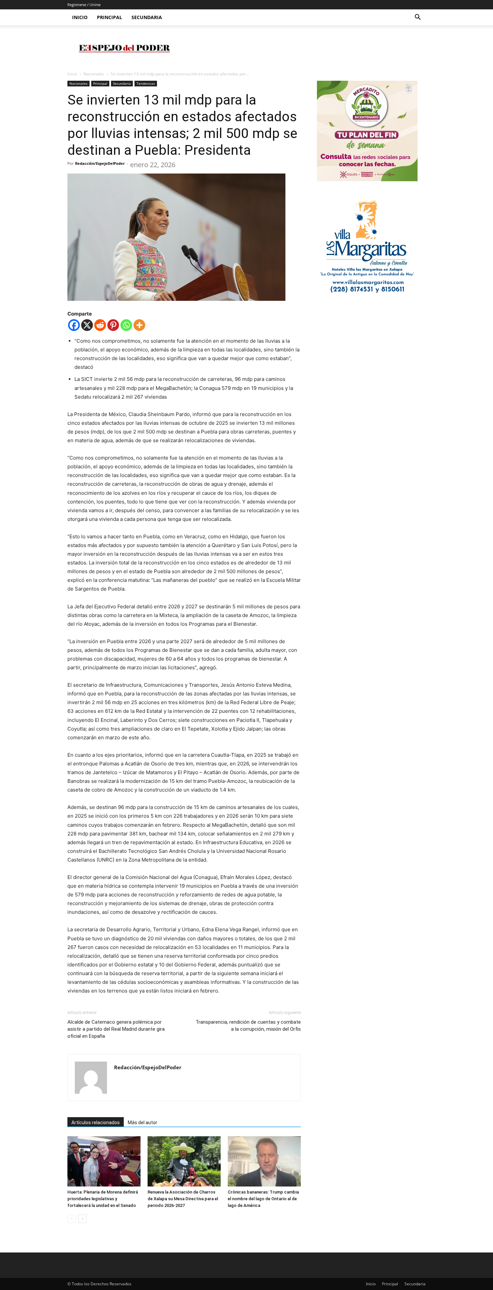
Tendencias (145, 83)
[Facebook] (74, 325)
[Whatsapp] (126, 325)
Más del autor (142, 1122)
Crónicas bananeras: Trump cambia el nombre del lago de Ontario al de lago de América (263, 1199)
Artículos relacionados (95, 1122)
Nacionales (94, 74)
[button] (417, 18)
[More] (139, 325)
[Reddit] (100, 325)
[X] (87, 325)
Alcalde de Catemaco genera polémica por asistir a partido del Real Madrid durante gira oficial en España (116, 1029)
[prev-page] (71, 1219)
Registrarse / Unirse (84, 4)
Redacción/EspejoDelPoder (100, 163)
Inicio (80, 17)
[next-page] (82, 1219)
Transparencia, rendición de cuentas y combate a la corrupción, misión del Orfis (248, 1025)
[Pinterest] (113, 325)
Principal (109, 17)
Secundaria (146, 17)
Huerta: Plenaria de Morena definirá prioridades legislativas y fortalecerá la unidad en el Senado (102, 1199)
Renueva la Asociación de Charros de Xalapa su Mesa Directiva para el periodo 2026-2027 (183, 1199)
